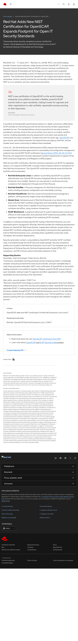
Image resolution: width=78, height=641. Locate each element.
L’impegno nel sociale (46, 514)
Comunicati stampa (46, 506)
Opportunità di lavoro (33, 545)
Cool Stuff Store (31, 550)
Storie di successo (7, 514)
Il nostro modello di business (10, 510)
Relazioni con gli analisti (9, 518)
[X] (70, 459)
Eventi (55, 545)
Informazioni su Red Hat (8, 545)
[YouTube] (60, 459)
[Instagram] (75, 459)
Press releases (7, 16)
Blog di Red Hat (57, 547)
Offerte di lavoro (45, 518)
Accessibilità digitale (7, 563)
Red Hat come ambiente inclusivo (11, 550)
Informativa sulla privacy (8, 560)
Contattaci (30, 547)
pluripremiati (6, 501)
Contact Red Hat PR (15, 350)
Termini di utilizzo (32, 560)
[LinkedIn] (55, 459)
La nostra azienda (7, 506)
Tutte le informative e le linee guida (63, 560)
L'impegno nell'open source (48, 510)
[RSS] (13, 359)
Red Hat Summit (57, 550)
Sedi (3, 547)
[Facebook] (65, 459)
